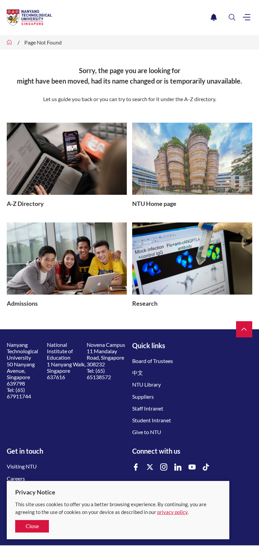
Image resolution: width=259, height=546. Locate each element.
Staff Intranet (147, 408)
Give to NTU (146, 432)
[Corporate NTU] (9, 42)
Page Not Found (43, 42)
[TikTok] (206, 467)
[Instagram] (164, 467)
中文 (137, 372)
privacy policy (172, 512)
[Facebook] (136, 467)
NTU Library (146, 384)
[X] (150, 467)
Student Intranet (151, 420)
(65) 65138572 (99, 373)
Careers (16, 478)
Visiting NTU (22, 466)
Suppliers (143, 396)
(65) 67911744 (19, 393)
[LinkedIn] (178, 467)
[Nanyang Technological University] (107, 17)
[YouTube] (192, 467)
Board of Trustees (152, 361)
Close (32, 526)
